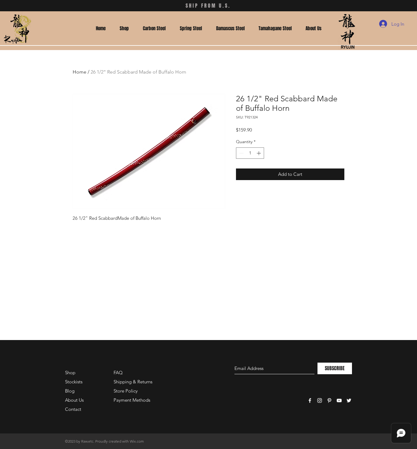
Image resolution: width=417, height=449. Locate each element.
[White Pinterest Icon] (329, 400)
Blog (69, 391)
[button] (124, 28)
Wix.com (137, 441)
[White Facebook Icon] (310, 400)
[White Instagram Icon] (320, 400)
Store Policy (126, 391)
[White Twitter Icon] (349, 400)
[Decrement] (241, 153)
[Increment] (259, 153)
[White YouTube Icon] (339, 400)
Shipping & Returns (133, 382)
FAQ (118, 372)
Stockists (73, 382)
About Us (74, 400)
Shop (70, 372)
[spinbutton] (250, 153)
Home (79, 72)
